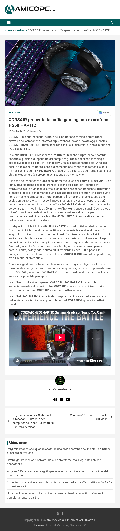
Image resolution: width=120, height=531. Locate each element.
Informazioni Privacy (80, 520)
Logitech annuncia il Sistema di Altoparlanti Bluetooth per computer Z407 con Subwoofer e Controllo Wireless (33, 421)
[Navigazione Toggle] (9, 22)
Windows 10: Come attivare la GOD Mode (89, 417)
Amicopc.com (55, 520)
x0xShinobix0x (34, 131)
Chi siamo (39, 525)
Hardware (14, 112)
